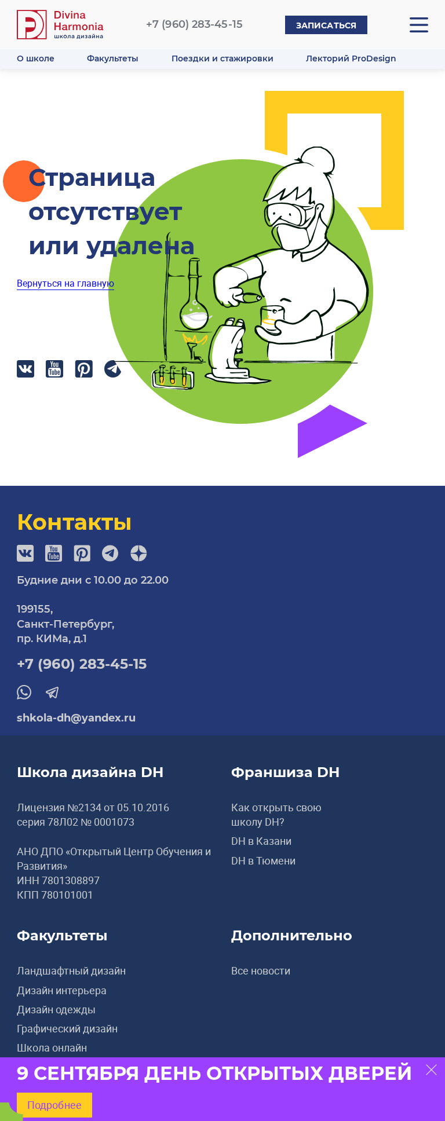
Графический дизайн (67, 1028)
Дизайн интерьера (62, 990)
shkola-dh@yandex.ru (76, 718)
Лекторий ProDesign (351, 58)
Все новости (260, 970)
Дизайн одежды (56, 1009)
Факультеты (112, 58)
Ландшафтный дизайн (71, 970)
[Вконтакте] (25, 369)
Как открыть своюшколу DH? (276, 814)
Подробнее (54, 1105)
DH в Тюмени (263, 860)
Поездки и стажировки (222, 58)
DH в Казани (261, 841)
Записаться (326, 25)
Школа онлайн (52, 1047)
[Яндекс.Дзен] (138, 553)
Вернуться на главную (65, 283)
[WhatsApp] (24, 691)
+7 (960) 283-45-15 (194, 24)
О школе (35, 58)
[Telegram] (110, 553)
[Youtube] (54, 369)
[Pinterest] (84, 369)
